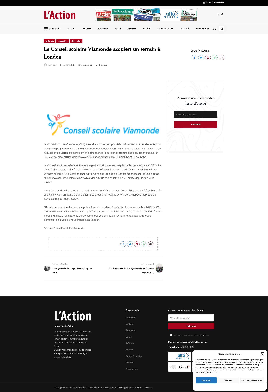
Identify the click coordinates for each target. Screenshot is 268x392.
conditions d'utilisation (200, 336)
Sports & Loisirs (165, 29)
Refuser (228, 380)
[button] (262, 354)
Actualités (54, 29)
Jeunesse (86, 29)
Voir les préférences (252, 380)
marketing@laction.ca (196, 342)
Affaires (132, 29)
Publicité (184, 29)
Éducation (103, 29)
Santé (118, 29)
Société (146, 29)
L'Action (52, 65)
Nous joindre (202, 29)
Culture (71, 29)
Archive (129, 362)
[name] (60, 14)
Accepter (206, 380)
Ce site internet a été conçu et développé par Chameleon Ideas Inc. (120, 387)
